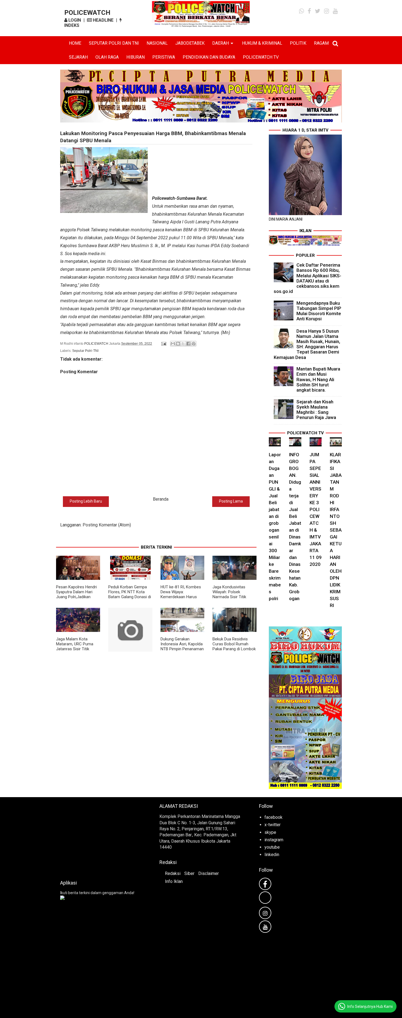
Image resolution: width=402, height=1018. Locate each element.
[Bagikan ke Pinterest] (193, 343)
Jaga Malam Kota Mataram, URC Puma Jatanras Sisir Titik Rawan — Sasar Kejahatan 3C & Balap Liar (75, 651)
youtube (272, 847)
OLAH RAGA (107, 57)
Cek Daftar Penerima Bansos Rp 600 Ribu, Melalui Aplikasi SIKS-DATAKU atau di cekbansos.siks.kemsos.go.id (308, 278)
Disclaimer (208, 873)
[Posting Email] (163, 344)
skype (270, 832)
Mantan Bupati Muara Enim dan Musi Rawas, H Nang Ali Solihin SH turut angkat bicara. (318, 379)
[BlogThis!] (178, 343)
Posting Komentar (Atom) (107, 524)
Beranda (160, 499)
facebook (273, 817)
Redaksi (172, 873)
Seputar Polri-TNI (85, 351)
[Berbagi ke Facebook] (188, 343)
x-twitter (272, 824)
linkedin (271, 854)
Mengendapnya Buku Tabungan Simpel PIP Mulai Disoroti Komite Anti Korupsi (318, 311)
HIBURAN (135, 57)
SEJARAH (78, 57)
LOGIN (74, 20)
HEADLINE (102, 20)
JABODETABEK (190, 43)
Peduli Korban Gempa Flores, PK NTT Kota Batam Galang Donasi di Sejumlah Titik (129, 594)
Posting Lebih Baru (86, 501)
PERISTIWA (163, 57)
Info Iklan (174, 881)
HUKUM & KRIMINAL (262, 43)
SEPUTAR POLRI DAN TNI (114, 43)
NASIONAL (157, 43)
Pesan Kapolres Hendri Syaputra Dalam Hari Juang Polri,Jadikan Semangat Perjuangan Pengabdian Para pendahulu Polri (76, 599)
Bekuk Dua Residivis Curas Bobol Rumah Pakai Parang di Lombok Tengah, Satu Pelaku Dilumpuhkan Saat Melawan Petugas (234, 651)
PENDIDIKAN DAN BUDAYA (209, 57)
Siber (189, 873)
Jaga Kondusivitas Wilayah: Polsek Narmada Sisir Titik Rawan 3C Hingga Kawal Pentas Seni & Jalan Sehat (234, 599)
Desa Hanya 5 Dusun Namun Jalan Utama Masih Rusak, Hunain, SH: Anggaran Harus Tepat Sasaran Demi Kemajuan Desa (307, 344)
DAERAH (220, 43)
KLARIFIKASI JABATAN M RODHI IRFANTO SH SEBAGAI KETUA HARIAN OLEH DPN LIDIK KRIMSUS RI (336, 530)
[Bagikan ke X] (183, 343)
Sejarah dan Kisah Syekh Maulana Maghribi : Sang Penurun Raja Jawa (316, 409)
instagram (273, 839)
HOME (75, 43)
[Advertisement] (101, 837)
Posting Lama (231, 501)
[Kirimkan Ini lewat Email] (173, 343)
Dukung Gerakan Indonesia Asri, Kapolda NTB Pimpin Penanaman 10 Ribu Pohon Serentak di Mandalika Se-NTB (182, 649)
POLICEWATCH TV (261, 57)
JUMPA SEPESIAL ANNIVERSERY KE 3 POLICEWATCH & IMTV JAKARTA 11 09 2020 (316, 509)
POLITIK (298, 43)
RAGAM (321, 43)
